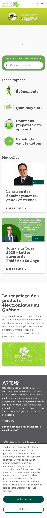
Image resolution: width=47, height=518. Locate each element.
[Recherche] (7, 65)
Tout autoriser (23, 499)
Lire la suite (14, 208)
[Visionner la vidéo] (23, 354)
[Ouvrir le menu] (42, 4)
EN (37, 4)
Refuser (23, 509)
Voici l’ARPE (8, 421)
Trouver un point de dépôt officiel (23, 58)
